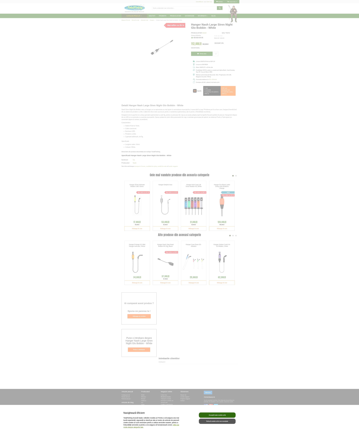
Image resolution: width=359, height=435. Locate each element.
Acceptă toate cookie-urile (217, 415)
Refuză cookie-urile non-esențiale (217, 421)
